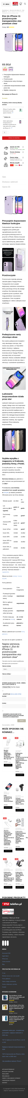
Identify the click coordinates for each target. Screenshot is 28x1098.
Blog (3, 964)
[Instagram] (3, 941)
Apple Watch (5, 956)
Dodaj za (11, 116)
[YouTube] (5, 941)
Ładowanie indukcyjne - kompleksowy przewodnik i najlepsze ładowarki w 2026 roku (13, 1033)
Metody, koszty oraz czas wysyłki (10, 976)
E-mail (4, 703)
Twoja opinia (6, 674)
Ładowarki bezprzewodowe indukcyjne (20, 829)
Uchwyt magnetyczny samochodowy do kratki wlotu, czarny (20, 801)
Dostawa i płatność (10, 182)
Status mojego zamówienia (9, 981)
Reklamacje (5, 1076)
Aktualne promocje (8, 1069)
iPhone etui (5, 958)
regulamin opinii (15, 694)
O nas (3, 973)
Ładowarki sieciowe (7, 748)
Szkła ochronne (6, 961)
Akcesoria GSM (6, 953)
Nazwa (4, 696)
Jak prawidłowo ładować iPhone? (11, 1061)
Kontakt (4, 987)
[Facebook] (8, 941)
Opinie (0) (6, 187)
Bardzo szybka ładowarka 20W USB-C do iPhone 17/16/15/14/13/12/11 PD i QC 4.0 (11, 755)
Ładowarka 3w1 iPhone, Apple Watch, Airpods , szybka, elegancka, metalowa (20, 877)
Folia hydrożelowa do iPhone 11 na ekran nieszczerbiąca (8, 798)
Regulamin (5, 1073)
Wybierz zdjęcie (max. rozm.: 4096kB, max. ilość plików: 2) (14, 683)
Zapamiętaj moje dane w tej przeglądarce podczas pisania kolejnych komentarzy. (13, 716)
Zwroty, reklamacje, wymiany (9, 984)
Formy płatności (6, 978)
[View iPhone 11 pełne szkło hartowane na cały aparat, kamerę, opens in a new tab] (12, 112)
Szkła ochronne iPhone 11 (6, 793)
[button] (20, 110)
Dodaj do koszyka (14, 138)
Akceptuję (12, 694)
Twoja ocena (6, 666)
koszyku (6, 492)
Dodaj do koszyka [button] (8, 807)
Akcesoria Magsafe (6, 829)
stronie (12, 619)
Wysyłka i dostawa (7, 1071)
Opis (4, 177)
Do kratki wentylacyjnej (20, 796)
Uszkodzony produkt (8, 1080)
